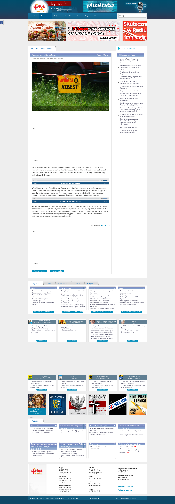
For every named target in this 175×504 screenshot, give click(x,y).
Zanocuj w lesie (94, 449)
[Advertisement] (70, 144)
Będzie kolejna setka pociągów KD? (42, 452)
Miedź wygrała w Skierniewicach (129, 301)
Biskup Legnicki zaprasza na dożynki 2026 (129, 99)
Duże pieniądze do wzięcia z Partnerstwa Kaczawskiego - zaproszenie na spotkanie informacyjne (129, 121)
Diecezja (42, 499)
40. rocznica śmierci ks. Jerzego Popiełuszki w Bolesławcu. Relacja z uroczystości (130, 451)
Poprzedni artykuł (39, 271)
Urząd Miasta (50, 499)
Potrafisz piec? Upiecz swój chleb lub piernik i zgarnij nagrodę (130, 94)
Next (69, 31)
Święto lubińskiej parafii (127, 447)
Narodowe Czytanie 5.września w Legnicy (102, 308)
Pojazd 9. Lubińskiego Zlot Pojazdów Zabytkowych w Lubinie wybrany (42, 431)
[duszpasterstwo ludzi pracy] (97, 404)
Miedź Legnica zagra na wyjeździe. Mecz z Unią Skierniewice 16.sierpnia (132, 303)
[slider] (47, 31)
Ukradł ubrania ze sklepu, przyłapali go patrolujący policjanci (131, 115)
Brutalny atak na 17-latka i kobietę (42, 293)
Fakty (43, 48)
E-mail (106, 55)
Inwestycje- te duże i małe (68, 433)
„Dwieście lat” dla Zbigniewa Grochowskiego (40, 300)
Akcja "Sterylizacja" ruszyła (128, 127)
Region (49, 48)
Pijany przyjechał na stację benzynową (43, 291)
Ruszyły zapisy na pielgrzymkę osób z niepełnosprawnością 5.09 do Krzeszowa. (73, 296)
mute (101, 180)
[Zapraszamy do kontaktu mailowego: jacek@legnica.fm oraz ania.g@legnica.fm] (109, 31)
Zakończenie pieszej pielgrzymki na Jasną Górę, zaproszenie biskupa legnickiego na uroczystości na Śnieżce (102, 336)
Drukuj (99, 55)
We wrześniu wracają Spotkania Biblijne (72, 305)
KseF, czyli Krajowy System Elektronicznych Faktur (130, 331)
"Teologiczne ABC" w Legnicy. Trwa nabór (73, 307)
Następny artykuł (56, 271)
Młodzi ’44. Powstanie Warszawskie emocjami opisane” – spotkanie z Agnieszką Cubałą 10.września (100, 301)
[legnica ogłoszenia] (57, 404)
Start (35, 16)
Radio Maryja (59, 499)
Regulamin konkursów (125, 486)
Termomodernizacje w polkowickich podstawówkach (131, 78)
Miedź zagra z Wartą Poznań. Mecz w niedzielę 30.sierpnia (130, 292)
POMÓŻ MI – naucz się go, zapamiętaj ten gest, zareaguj (129, 82)
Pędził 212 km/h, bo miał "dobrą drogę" (130, 73)
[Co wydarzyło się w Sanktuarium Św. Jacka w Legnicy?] (37, 404)
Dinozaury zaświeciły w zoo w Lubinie (42, 428)
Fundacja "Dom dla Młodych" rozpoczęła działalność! (129, 131)
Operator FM (34, 499)
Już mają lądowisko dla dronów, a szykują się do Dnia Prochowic (40, 327)
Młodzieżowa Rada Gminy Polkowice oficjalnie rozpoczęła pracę (71, 450)
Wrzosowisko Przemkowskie (98, 447)
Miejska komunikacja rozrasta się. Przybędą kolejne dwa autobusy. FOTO (130, 67)
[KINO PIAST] (138, 404)
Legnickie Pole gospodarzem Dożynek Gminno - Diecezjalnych (133, 382)
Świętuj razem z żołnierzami (129, 91)
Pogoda (87, 16)
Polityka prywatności (125, 490)
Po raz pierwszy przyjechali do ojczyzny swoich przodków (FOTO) (101, 433)
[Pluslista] (100, 6)
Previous (25, 31)
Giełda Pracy (69, 16)
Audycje (56, 16)
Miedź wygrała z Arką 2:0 (127, 295)
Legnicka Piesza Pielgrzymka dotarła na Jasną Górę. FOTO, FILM (129, 61)
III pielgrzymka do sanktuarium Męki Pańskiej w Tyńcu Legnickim (131, 104)
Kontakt (79, 16)
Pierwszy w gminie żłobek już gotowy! (72, 431)
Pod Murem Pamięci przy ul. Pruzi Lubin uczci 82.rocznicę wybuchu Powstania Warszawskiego (130, 109)
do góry (94, 498)
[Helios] (117, 404)
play (34, 180)
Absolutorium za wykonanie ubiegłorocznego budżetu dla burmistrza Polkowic (72, 455)
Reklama (96, 16)
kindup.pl (133, 498)
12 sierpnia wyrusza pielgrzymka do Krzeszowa (131, 87)
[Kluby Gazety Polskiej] (77, 404)
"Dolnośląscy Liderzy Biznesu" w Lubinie (131, 435)
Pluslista (105, 16)
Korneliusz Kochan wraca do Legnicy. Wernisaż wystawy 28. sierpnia (101, 296)
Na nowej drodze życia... (69, 330)
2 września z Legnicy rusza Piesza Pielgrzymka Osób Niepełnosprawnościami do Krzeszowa (73, 301)
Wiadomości (44, 16)
